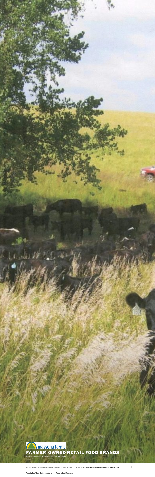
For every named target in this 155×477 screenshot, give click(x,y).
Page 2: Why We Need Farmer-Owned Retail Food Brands (97, 467)
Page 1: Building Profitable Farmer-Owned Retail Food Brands (49, 467)
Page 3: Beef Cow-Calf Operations (39, 473)
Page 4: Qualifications (64, 473)
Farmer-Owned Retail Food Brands (72, 452)
